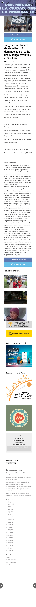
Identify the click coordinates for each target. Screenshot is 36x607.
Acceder (8, 557)
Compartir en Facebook (19, 35)
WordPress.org (10, 565)
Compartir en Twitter (19, 39)
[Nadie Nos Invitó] (5, 2)
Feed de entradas (11, 559)
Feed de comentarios (11, 562)
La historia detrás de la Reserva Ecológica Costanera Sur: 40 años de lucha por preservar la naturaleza (19, 488)
